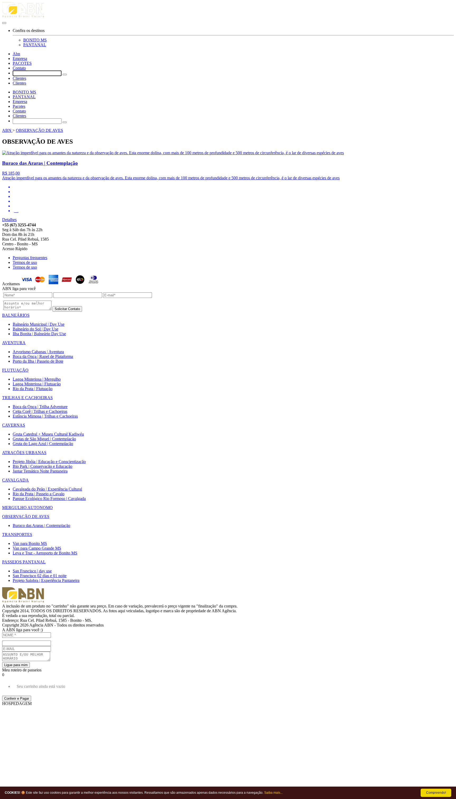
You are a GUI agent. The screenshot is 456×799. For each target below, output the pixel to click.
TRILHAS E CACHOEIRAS (27, 397)
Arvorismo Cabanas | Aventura (38, 351)
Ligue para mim (16, 665)
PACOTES (22, 63)
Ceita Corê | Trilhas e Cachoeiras (40, 411)
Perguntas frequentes (30, 257)
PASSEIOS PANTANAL (24, 562)
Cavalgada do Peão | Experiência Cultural (47, 489)
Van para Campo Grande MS (37, 548)
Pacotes (19, 106)
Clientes (19, 78)
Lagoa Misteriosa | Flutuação (37, 384)
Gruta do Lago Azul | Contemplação (43, 443)
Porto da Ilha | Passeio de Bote (38, 361)
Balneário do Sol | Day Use (35, 329)
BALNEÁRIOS (16, 315)
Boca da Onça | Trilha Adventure (40, 406)
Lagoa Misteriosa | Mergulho (37, 379)
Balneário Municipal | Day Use (38, 324)
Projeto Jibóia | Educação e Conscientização (49, 461)
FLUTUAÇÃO (15, 370)
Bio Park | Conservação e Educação (42, 466)
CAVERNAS (13, 425)
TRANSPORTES (17, 534)
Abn (16, 54)
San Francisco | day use (32, 571)
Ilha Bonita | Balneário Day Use (39, 333)
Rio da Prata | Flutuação (33, 388)
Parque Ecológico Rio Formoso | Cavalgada (49, 498)
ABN (7, 130)
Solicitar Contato (67, 309)
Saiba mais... (273, 793)
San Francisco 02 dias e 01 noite (39, 575)
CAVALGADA (15, 480)
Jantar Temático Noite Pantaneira (40, 471)
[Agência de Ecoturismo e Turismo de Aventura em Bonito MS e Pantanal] (228, 10)
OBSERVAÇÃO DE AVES (39, 130)
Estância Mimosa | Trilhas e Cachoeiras (45, 416)
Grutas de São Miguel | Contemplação (44, 439)
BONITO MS (35, 40)
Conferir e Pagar (16, 698)
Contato (19, 68)
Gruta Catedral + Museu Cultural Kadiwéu (48, 434)
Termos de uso (25, 262)
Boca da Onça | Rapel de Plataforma (43, 356)
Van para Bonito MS (30, 543)
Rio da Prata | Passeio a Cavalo (38, 494)
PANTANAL (34, 45)
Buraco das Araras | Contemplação (41, 525)
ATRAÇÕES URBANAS (24, 452)
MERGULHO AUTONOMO (27, 507)
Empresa (20, 58)
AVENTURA (14, 342)
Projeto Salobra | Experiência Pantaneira (46, 580)
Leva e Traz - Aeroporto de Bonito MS (45, 553)
